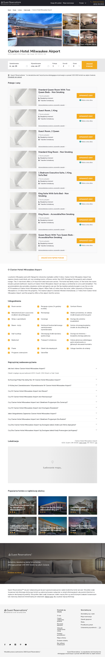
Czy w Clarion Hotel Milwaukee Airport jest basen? (28, 391)
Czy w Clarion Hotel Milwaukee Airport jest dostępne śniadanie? (33, 408)
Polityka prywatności (61, 634)
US (96, 443)
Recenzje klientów (60, 624)
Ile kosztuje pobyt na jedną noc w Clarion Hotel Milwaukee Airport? (34, 380)
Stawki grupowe (86, 619)
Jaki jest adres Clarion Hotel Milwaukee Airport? (26, 368)
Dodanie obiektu (62, 641)
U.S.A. (20, 10)
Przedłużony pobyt (87, 625)
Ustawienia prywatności (89, 627)
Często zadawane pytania (60, 619)
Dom (9, 10)
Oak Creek (27, 10)
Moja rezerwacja (68, 3)
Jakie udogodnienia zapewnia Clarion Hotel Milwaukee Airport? (32, 413)
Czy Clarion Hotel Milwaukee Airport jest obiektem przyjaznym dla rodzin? (37, 419)
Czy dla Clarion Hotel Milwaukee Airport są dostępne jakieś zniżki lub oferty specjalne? (42, 425)
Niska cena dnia (87, 100)
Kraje (14, 10)
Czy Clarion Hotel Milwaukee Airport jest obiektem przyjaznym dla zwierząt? (38, 402)
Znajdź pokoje (89, 65)
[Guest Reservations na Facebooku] (6, 644)
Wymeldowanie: (36, 63)
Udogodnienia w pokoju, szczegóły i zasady (51, 105)
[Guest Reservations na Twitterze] (10, 644)
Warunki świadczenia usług (61, 629)
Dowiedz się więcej (15, 77)
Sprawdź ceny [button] (86, 95)
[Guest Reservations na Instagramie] (15, 644)
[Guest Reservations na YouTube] (25, 644)
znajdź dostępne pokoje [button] (52, 258)
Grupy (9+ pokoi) (56, 3)
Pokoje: (54, 63)
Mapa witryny (61, 638)
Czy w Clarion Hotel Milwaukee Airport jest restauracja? (30, 397)
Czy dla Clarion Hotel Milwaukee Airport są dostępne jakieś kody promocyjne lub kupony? (42, 430)
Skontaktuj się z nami (88, 614)
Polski (81, 3)
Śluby (82, 622)
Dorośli (65, 63)
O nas (59, 616)
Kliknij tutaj (49, 597)
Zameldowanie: (14, 63)
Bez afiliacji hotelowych (61, 644)
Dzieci (75, 63)
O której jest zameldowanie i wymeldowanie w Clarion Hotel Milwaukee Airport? (39, 385)
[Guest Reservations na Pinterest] (20, 644)
